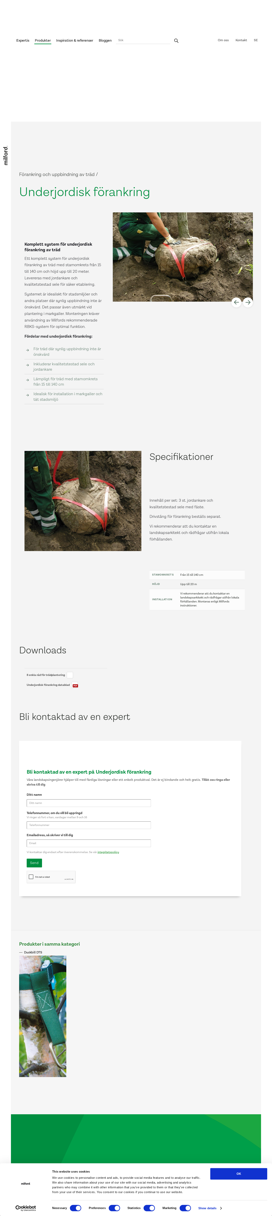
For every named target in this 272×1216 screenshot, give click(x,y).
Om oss (223, 40)
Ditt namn (34, 795)
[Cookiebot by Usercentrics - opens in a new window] (25, 1208)
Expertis (22, 40)
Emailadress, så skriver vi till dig (50, 835)
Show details (207, 1208)
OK (239, 1173)
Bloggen (105, 40)
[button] (236, 302)
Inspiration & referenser (74, 40)
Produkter (43, 40)
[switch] (114, 1208)
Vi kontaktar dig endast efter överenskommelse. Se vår (73, 852)
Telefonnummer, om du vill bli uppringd (54, 813)
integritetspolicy (108, 852)
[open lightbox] (183, 257)
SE (256, 40)
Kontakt (241, 40)
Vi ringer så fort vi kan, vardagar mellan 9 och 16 (57, 817)
